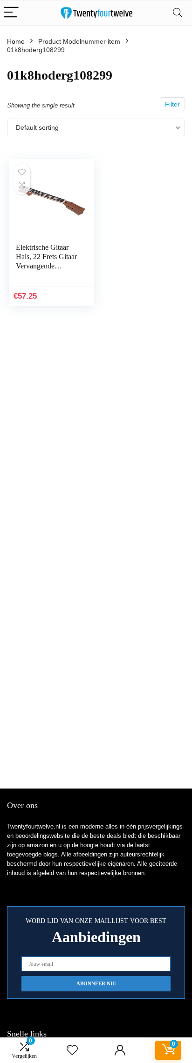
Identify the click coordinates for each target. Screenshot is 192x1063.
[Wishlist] (72, 1050)
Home (16, 41)
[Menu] (11, 12)
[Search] (177, 12)
